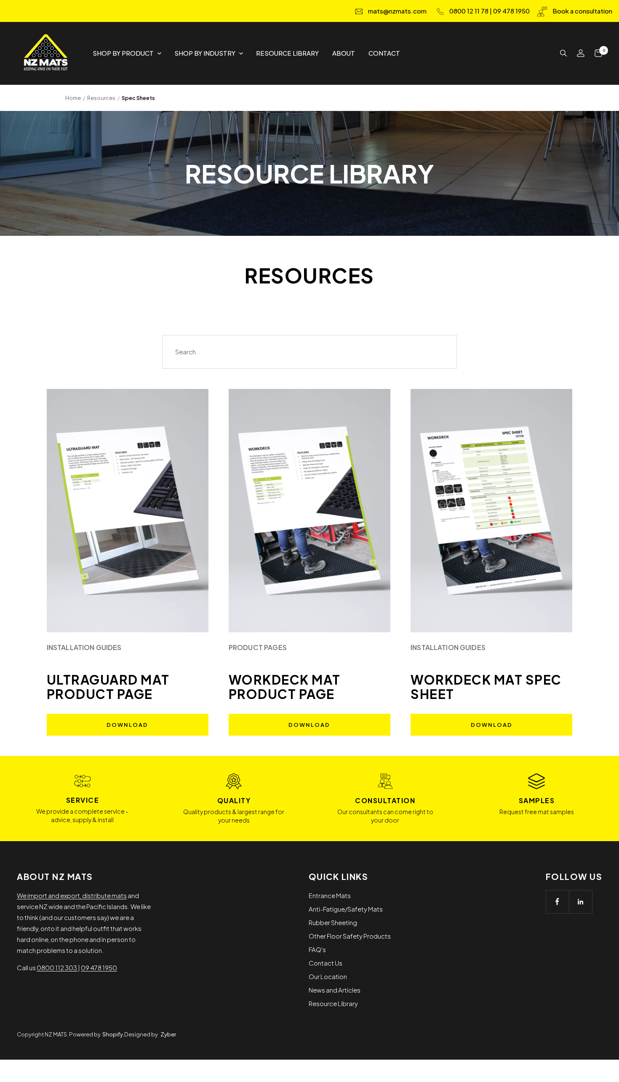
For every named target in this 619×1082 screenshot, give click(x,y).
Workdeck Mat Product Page (285, 687)
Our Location (328, 976)
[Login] (580, 53)
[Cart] (598, 53)
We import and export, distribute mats (72, 895)
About (343, 53)
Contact (384, 53)
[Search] (563, 53)
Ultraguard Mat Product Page (108, 687)
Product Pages (258, 647)
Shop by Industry (204, 53)
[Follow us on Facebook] (557, 901)
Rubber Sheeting (333, 922)
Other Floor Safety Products (350, 936)
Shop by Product (123, 53)
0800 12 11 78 (468, 11)
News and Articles (334, 990)
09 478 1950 (511, 11)
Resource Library (287, 53)
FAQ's (317, 949)
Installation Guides (84, 647)
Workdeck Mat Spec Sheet (486, 687)
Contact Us (325, 963)
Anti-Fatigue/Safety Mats (346, 909)
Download (127, 724)
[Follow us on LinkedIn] (580, 901)
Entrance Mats (330, 895)
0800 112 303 (57, 967)
